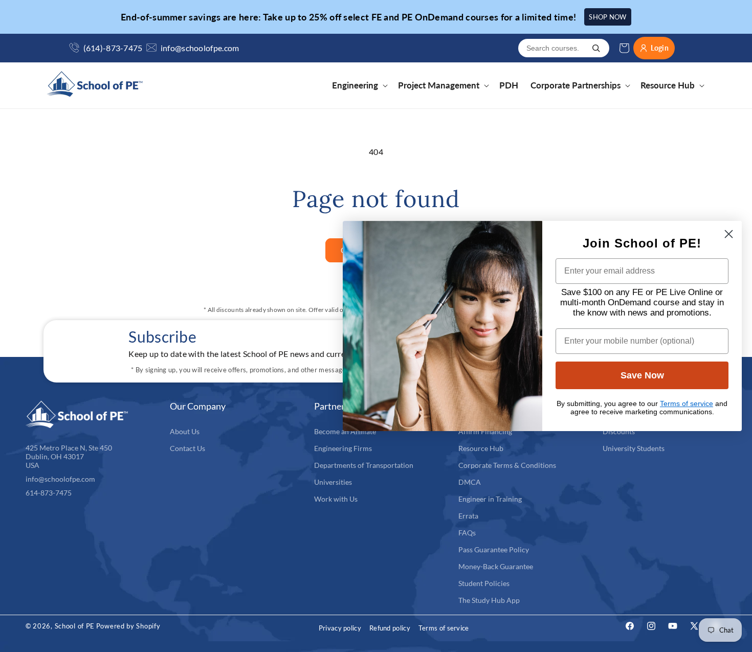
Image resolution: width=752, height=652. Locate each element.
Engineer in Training (490, 498)
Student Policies (484, 583)
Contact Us (187, 448)
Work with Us (336, 498)
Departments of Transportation (363, 465)
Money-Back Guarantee (495, 566)
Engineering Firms (343, 448)
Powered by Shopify (128, 626)
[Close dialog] (729, 234)
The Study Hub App (489, 600)
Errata (468, 515)
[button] (359, 85)
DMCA (469, 482)
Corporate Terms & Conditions (507, 465)
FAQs (467, 532)
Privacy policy (340, 628)
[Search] (596, 48)
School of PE (75, 626)
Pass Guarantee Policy (493, 549)
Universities (333, 482)
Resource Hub (480, 448)
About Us (185, 431)
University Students (634, 448)
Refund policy (389, 628)
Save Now (642, 375)
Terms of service (443, 628)
